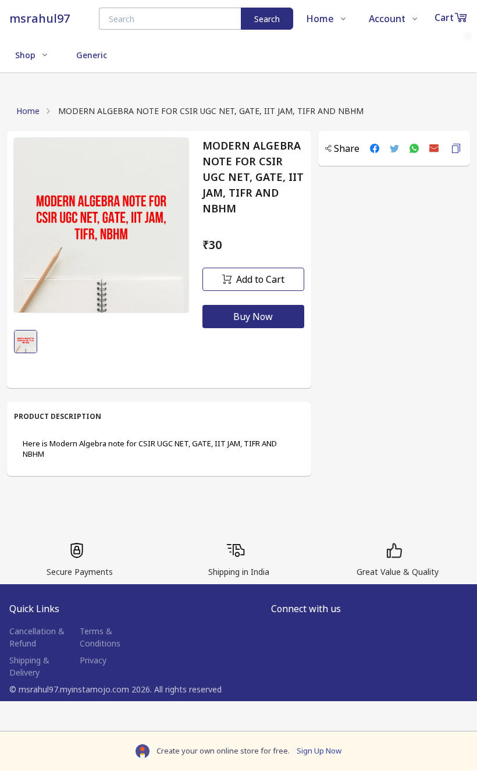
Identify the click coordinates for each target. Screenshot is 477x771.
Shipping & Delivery (29, 666)
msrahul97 (39, 18)
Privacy (93, 660)
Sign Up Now (319, 750)
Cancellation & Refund (37, 637)
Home (28, 110)
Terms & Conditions (100, 637)
